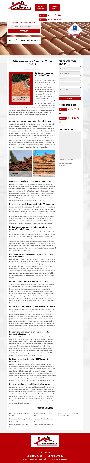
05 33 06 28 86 (54, 15)
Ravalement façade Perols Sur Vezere (18, 426)
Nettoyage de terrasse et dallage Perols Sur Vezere (68, 415)
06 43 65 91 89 (54, 20)
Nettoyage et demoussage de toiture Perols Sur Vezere (20, 420)
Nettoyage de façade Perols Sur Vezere (43, 426)
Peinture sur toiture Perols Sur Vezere (43, 415)
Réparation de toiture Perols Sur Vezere (43, 420)
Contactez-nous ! (54, 8)
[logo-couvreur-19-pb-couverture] (21, 6)
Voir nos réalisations (40, 8)
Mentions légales (59, 459)
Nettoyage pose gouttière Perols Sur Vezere (20, 415)
